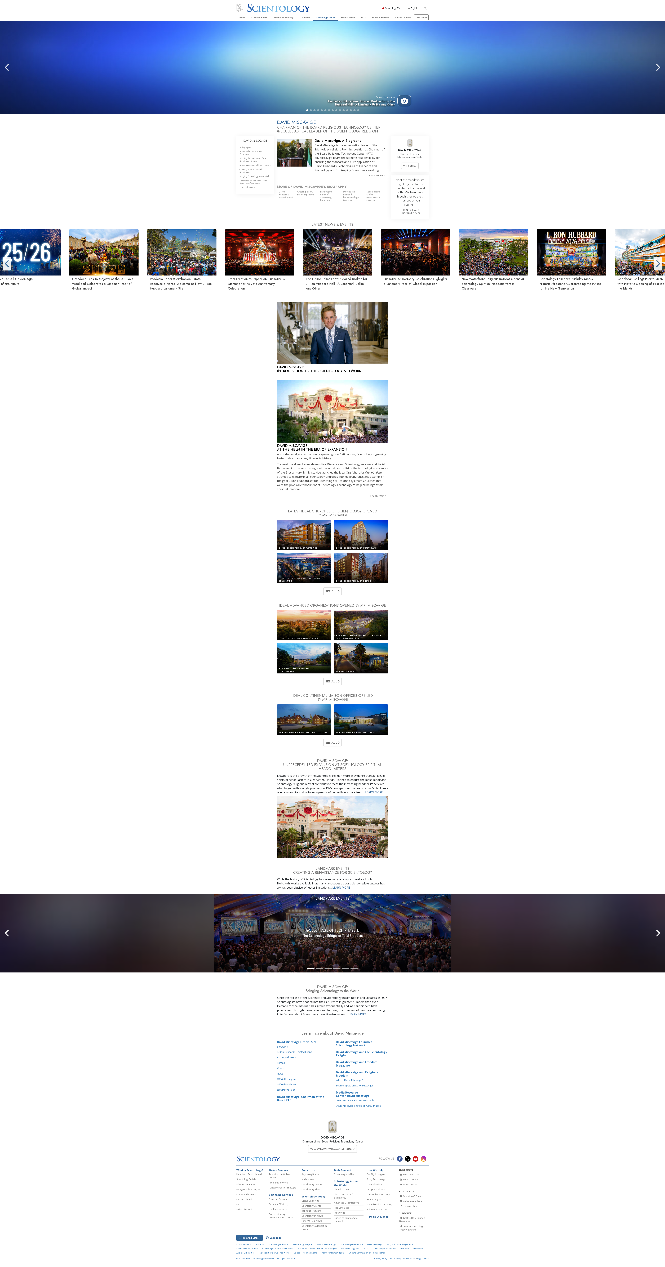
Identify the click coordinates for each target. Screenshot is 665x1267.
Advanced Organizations (346, 1202)
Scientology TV (392, 8)
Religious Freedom (311, 1210)
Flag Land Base (341, 1207)
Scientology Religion (302, 1244)
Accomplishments (286, 1057)
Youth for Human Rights (333, 1252)
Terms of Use (409, 1258)
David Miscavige (374, 1244)
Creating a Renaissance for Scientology (252, 171)
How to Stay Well (377, 1216)
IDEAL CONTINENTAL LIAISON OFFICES (332, 697)
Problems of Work (278, 1182)
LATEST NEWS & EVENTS (332, 224)
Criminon (404, 1248)
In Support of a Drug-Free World (274, 1252)
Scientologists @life (344, 1174)
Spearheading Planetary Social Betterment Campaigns (253, 182)
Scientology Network (278, 1244)
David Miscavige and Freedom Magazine (356, 1063)
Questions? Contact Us (414, 1196)
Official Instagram (286, 1079)
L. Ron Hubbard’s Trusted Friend (294, 1052)
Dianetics (259, 1244)
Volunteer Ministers (377, 1209)
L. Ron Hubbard (259, 17)
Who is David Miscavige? (349, 1080)
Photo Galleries (410, 1179)
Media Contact (410, 1184)
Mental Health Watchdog (379, 1204)
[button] (307, 110)
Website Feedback (412, 1201)
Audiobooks (308, 1179)
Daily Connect (342, 1170)
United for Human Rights (305, 1252)
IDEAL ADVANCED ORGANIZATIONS (332, 605)
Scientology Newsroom (351, 1244)
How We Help (348, 17)
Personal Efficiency (279, 1204)
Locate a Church (410, 1206)
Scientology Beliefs (246, 1179)
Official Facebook (286, 1084)
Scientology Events (311, 1205)
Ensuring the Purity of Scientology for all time (326, 196)
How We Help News (312, 1220)
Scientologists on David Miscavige (354, 1085)
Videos (281, 1068)
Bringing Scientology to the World (255, 176)
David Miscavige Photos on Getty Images (358, 1105)
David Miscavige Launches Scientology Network (354, 1043)
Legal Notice (423, 1258)
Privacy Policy (380, 1258)
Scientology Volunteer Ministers (277, 1248)
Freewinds (339, 1212)
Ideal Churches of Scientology (343, 1196)
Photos (281, 1062)
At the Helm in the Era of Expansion (251, 153)
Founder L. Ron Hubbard (249, 1174)
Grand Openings (310, 1200)
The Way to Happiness (385, 1248)
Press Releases (410, 1174)
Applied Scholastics (245, 1252)
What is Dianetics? (245, 1184)
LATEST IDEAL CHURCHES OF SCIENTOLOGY (332, 513)
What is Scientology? (284, 17)
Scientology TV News (312, 1215)
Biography (282, 1046)
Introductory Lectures (313, 1184)
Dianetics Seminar (278, 1199)
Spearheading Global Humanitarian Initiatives (373, 196)
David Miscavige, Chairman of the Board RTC (300, 1098)
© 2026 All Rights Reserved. (265, 1258)
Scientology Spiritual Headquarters (255, 165)
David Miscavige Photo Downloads (355, 1100)
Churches (305, 17)
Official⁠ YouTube (286, 1089)
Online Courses (403, 17)
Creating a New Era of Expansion (305, 193)
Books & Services (380, 17)
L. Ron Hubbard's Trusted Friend (286, 194)
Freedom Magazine (350, 1248)
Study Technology (376, 1179)
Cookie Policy (395, 1258)
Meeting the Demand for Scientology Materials (351, 196)
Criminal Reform (375, 1184)
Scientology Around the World (346, 1183)
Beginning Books (310, 1174)
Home (242, 17)
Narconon (418, 1248)
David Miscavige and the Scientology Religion (361, 1053)
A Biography (245, 147)
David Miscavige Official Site (297, 1042)
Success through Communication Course (281, 1216)
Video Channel (244, 1209)
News (280, 1073)
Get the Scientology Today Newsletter (411, 1228)
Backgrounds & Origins (248, 1189)
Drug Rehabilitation (376, 1189)
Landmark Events (247, 187)
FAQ (363, 17)
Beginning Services (281, 1194)
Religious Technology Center (400, 1244)
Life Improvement (278, 1209)
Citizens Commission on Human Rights (367, 1252)
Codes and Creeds (246, 1194)
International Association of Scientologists (317, 1248)
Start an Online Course (247, 1248)
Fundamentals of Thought (282, 1187)
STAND (367, 1248)
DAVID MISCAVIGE (332, 1138)
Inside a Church (244, 1199)
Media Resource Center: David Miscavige (353, 1094)
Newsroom (421, 17)
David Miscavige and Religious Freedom (357, 1073)
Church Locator (342, 1189)
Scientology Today (325, 17)
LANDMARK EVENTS (332, 898)
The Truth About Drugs (378, 1194)
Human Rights (374, 1199)
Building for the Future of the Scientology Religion (253, 160)
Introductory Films (311, 1189)
